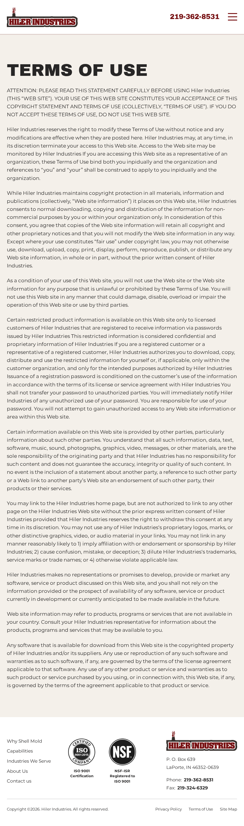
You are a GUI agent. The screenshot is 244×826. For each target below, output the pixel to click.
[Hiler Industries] (42, 17)
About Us (17, 771)
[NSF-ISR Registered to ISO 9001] (122, 752)
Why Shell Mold (24, 741)
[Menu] (232, 17)
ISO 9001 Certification (81, 773)
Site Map (228, 809)
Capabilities (20, 751)
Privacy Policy (168, 809)
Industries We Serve (29, 761)
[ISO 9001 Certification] (81, 752)
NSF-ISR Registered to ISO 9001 (122, 776)
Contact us (19, 781)
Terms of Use (201, 809)
